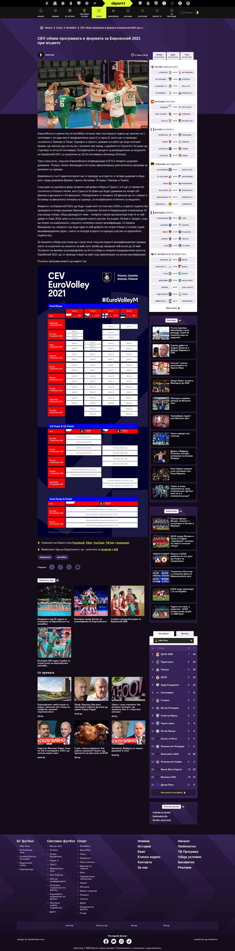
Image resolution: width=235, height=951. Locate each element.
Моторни (84, 887)
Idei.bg (134, 925)
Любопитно (113, 16)
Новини (55, 16)
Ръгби (83, 913)
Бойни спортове (88, 891)
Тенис (83, 854)
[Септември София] (95, 3)
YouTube (99, 542)
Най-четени (171, 511)
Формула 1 (85, 858)
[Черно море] (156, 3)
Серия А (164, 130)
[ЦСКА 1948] (71, 3)
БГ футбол (70, 16)
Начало (40, 16)
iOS (116, 549)
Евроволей (45, 557)
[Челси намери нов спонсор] (173, 438)
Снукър (84, 899)
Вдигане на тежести (85, 867)
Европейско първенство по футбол (57, 896)
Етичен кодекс (149, 857)
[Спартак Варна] (140, 3)
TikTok (110, 542)
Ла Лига (165, 102)
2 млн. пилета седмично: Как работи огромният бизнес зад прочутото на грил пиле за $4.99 (91, 750)
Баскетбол (85, 850)
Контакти (145, 862)
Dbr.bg (166, 925)
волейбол (62, 557)
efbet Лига (25, 846)
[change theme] (197, 12)
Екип (141, 851)
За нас (143, 867)
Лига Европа (56, 875)
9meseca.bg (101, 925)
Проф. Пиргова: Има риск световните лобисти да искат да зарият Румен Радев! (91, 707)
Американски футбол (87, 908)
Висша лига (166, 67)
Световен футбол (84, 15)
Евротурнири (26, 869)
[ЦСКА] (63, 3)
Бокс (82, 872)
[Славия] (148, 3)
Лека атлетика (87, 862)
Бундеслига (168, 164)
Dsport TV (157, 16)
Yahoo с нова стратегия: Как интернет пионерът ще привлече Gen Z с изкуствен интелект (126, 708)
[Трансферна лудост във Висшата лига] (173, 421)
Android (106, 549)
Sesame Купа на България (28, 857)
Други (53, 912)
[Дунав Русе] (172, 3)
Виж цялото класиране (172, 792)
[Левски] (55, 3)
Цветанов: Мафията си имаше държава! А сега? (127, 749)
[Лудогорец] (47, 3)
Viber (89, 542)
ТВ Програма (171, 15)
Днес (173, 56)
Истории (128, 16)
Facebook (78, 542)
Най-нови (171, 320)
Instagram (123, 542)
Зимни (83, 883)
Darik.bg (69, 925)
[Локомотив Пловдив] (180, 3)
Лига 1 (164, 213)
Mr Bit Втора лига (170, 254)
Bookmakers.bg (160, 816)
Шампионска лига (56, 869)
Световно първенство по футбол (57, 887)
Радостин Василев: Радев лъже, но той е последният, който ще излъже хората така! (54, 750)
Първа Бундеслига (56, 855)
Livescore (142, 16)
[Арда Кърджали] (79, 3)
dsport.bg (49, 55)
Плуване (84, 895)
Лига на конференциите (58, 880)
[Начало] (41, 28)
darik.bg (78, 714)
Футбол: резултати (162, 820)
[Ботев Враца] (164, 3)
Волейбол (71, 28)
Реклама (184, 867)
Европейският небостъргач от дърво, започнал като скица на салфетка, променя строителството (54, 708)
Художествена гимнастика (87, 877)
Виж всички (171, 308)
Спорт (99, 16)
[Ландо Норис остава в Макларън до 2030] (173, 386)
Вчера (159, 56)
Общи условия (189, 857)
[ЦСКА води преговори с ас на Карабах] (173, 594)
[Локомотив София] (188, 3)
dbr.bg (40, 716)
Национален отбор (26, 864)
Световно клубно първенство (56, 905)
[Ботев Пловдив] (87, 3)
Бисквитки (186, 862)
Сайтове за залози (161, 812)
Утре (187, 56)
